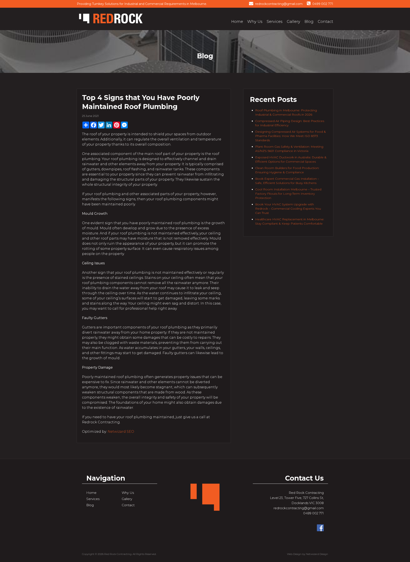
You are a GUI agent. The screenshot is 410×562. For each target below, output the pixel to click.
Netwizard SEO (121, 432)
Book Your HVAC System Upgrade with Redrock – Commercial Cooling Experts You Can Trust (288, 208)
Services (275, 21)
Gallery (293, 21)
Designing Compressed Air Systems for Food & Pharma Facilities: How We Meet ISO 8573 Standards (290, 136)
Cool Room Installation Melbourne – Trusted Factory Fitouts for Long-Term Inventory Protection (288, 193)
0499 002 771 (322, 4)
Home (237, 21)
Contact (325, 21)
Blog (309, 21)
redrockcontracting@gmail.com (278, 4)
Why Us (254, 21)
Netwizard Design (317, 554)
